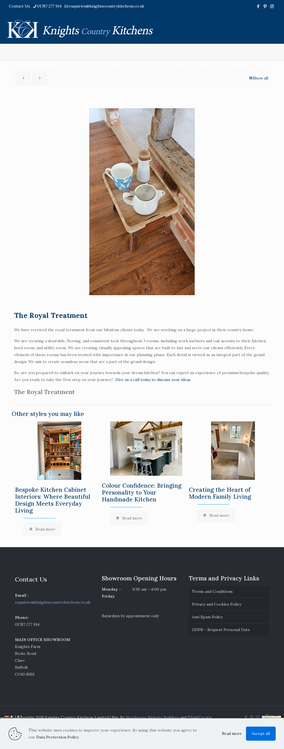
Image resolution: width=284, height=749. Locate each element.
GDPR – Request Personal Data (221, 629)
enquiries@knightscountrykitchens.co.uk (106, 6)
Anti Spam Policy (207, 616)
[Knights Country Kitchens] (80, 28)
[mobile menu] (275, 28)
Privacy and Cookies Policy (216, 604)
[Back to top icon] (267, 715)
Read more (232, 733)
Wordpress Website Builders (152, 717)
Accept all (261, 733)
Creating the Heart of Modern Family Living (220, 493)
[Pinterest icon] (265, 6)
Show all (260, 78)
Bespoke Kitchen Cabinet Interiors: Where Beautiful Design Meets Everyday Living (52, 500)
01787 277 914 (49, 6)
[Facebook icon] (258, 6)
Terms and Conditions (212, 591)
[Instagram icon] (272, 6)
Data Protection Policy (57, 737)
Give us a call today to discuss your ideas (153, 379)
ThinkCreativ (199, 717)
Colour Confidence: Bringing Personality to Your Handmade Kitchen (141, 492)
